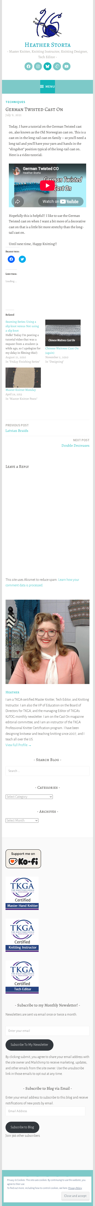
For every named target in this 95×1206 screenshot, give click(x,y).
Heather (12, 692)
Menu (50, 86)
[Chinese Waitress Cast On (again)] (63, 333)
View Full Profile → (19, 745)
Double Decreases (75, 443)
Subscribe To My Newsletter (29, 1044)
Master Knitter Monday (21, 390)
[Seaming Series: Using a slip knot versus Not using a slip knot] (25, 342)
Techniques (15, 102)
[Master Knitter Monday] (23, 378)
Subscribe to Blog (22, 1127)
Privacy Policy (75, 1188)
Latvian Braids (17, 428)
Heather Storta (48, 44)
